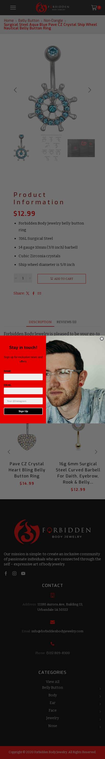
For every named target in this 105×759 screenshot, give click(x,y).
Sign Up (23, 411)
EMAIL (7, 385)
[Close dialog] (102, 339)
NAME (7, 371)
